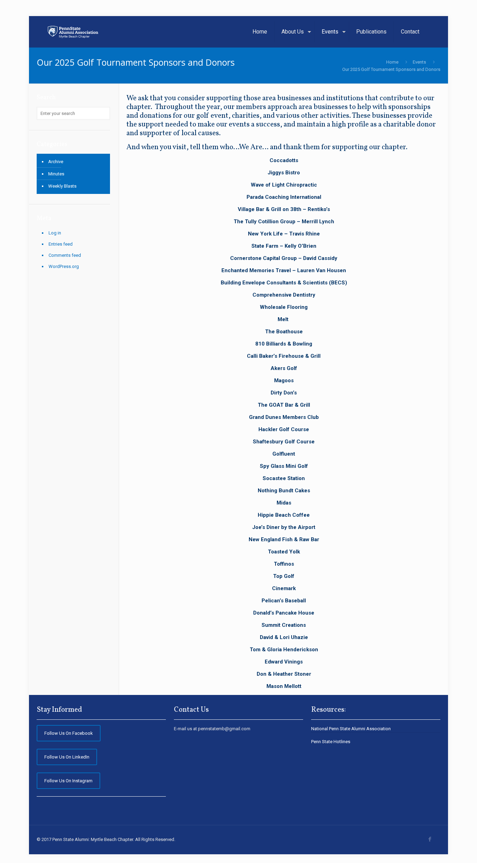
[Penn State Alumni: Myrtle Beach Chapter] (73, 32)
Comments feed (65, 255)
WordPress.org (64, 266)
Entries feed (61, 244)
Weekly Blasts (62, 186)
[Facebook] (429, 839)
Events (419, 62)
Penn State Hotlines (330, 741)
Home (392, 62)
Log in (55, 232)
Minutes (56, 173)
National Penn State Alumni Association (351, 728)
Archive (55, 161)
